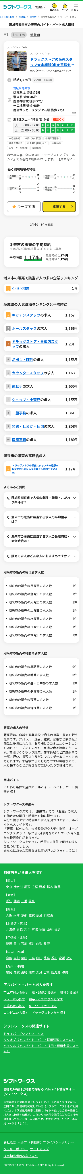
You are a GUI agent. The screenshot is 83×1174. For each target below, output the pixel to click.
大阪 (9, 915)
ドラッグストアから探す (49, 1012)
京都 (24, 915)
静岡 (17, 901)
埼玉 (27, 886)
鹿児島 (55, 972)
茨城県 (17, 88)
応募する (59, 206)
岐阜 (32, 901)
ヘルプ (22, 1142)
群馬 (57, 886)
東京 (9, 886)
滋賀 (32, 915)
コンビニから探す (16, 1012)
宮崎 (47, 972)
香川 (54, 958)
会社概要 (10, 1142)
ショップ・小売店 (26, 399)
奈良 (39, 915)
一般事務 (19, 413)
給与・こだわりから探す (46, 999)
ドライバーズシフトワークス (24, 1033)
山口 (39, 958)
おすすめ (18, 34)
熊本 (32, 972)
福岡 (9, 972)
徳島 (47, 958)
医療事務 (19, 439)
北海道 (10, 929)
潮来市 (26, 88)
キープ (65, 9)
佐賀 (17, 972)
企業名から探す (14, 1006)
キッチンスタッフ (26, 315)
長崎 (24, 972)
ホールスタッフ (24, 328)
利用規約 (35, 1142)
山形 (50, 929)
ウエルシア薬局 (20, 288)
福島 (57, 929)
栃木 (50, 886)
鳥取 (9, 958)
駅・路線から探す (44, 992)
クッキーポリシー (16, 1149)
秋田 (42, 929)
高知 (69, 958)
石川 (24, 943)
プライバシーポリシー (58, 1142)
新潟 (9, 943)
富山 (17, 943)
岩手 (27, 929)
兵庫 (17, 915)
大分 (39, 972)
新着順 (35, 35)
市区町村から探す (16, 992)
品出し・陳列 (22, 359)
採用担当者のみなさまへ (21, 1156)
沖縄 (65, 972)
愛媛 (62, 958)
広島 (32, 958)
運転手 (17, 386)
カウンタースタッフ (28, 372)
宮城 (35, 929)
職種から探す (69, 992)
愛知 (9, 901)
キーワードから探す (43, 1006)
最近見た (54, 9)
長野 (47, 943)
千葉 (35, 886)
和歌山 (48, 915)
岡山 (24, 958)
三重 (24, 901)
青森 (20, 929)
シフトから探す (14, 999)
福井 (32, 943)
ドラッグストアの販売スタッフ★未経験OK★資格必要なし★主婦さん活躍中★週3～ (52, 61)
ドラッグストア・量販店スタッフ (35, 344)
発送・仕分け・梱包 (28, 426)
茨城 (42, 886)
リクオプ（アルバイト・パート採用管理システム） (39, 1039)
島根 (17, 958)
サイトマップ (39, 1149)
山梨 (39, 943)
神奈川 (18, 886)
